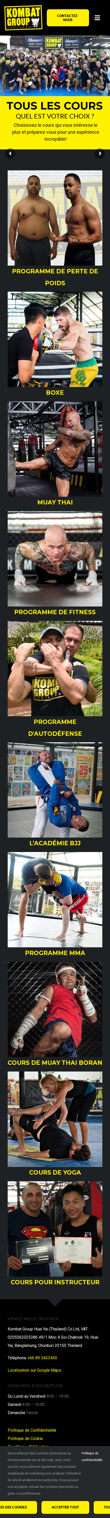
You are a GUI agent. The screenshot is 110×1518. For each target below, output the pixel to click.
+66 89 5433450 (42, 1357)
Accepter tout (65, 1507)
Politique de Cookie (25, 1438)
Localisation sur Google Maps (34, 1370)
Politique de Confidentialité (32, 1430)
